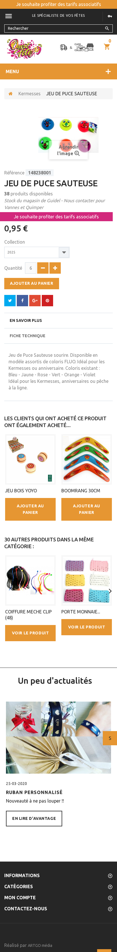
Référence (14, 172)
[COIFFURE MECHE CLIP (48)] (30, 580)
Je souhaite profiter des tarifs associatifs (58, 4)
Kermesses (29, 93)
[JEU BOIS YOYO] (30, 459)
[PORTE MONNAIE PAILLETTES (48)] (86, 580)
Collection (15, 241)
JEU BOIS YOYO (21, 490)
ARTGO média (40, 945)
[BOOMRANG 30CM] (86, 459)
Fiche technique (27, 335)
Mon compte (20, 897)
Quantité (13, 268)
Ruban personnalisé (34, 792)
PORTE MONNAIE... (80, 611)
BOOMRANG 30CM (80, 490)
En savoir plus (26, 320)
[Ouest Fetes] (24, 49)
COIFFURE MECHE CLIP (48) (28, 614)
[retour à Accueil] (11, 93)
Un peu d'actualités (55, 680)
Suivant (110, 738)
